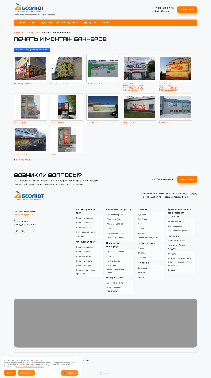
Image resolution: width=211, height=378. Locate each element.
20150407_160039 (20, 155)
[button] (187, 9)
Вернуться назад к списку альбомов (31, 50)
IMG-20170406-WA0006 (59, 84)
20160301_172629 (165, 122)
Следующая (25, 160)
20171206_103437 (20, 122)
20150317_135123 (56, 155)
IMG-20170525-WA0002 (23, 84)
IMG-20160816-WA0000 (95, 84)
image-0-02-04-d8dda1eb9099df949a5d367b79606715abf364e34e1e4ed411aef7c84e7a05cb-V (133, 87)
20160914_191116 (129, 122)
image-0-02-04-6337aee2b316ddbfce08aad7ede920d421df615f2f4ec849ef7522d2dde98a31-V (169, 87)
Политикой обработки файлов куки (30, 367)
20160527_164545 (57, 122)
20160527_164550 (93, 122)
